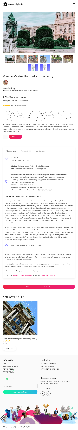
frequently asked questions (22, 275)
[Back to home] (13, 4)
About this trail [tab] (11, 151)
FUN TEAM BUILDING (47, 366)
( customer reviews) (18, 105)
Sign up (47, 388)
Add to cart (15, 137)
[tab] (10, 59)
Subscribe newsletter (20, 392)
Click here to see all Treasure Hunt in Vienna (39, 287)
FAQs (4, 363)
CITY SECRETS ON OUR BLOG (50, 369)
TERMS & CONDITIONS (10, 366)
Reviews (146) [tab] (26, 151)
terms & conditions (48, 275)
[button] (74, 4)
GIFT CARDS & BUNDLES (48, 363)
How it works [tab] (39, 151)
